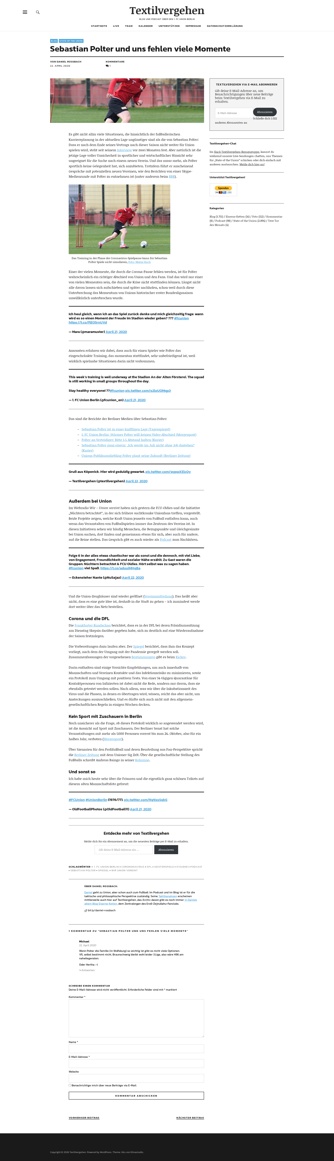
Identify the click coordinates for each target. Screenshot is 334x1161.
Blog (54, 40)
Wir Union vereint (124, 870)
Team (129, 26)
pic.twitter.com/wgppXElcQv (168, 471)
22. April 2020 (60, 66)
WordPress (106, 1152)
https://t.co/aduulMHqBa (120, 568)
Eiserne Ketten (235, 216)
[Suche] (38, 12)
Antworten (88, 970)
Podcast (166, 539)
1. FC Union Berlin (106, 867)
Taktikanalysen (167, 896)
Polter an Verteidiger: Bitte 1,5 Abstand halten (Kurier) (123, 439)
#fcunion (181, 318)
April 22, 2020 (137, 481)
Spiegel (138, 646)
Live (116, 26)
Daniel (88, 892)
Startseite (99, 26)
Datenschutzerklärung (225, 26)
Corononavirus (132, 867)
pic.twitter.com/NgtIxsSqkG (145, 799)
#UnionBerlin (96, 799)
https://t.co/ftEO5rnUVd (88, 322)
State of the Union (71, 40)
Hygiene (182, 867)
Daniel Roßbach (104, 886)
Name (73, 1042)
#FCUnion (77, 799)
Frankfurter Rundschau (93, 625)
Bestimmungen (143, 657)
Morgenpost (113, 739)
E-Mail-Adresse (79, 1057)
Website (74, 1071)
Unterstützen (169, 26)
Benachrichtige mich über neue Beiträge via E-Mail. (104, 1085)
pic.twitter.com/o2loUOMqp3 (148, 390)
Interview (124, 150)
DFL (149, 867)
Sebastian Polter (83, 870)
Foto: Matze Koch (139, 262)
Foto (255, 216)
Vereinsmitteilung (158, 596)
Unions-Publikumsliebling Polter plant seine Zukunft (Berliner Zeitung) (136, 455)
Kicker (180, 657)
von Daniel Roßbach (65, 62)
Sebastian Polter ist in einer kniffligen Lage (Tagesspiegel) (126, 429)
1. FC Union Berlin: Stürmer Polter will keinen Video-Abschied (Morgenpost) (139, 434)
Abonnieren (166, 850)
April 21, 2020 (116, 331)
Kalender (146, 26)
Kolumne (142, 760)
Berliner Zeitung (86, 754)
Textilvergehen (167, 10)
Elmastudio (137, 1152)
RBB (172, 176)
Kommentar (77, 997)
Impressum (193, 26)
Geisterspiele (164, 867)
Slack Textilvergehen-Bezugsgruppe (236, 152)
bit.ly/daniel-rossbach (102, 910)
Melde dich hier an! (252, 164)
